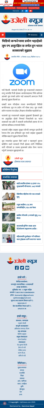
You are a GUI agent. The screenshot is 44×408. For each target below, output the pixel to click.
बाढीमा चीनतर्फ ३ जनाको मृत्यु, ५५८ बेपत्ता (29, 217)
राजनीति (22, 373)
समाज (22, 370)
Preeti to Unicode (22, 8)
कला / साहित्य (22, 383)
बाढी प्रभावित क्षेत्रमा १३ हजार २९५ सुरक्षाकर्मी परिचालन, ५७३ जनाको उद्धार (28, 186)
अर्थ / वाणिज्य (22, 381)
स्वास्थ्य (22, 378)
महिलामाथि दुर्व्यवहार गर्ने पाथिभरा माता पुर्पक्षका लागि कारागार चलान (29, 238)
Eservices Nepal (28, 406)
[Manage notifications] (4, 403)
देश (21, 391)
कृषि (22, 386)
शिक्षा (22, 375)
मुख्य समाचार (22, 367)
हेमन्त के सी (22, 347)
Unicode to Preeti (10, 8)
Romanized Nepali (34, 8)
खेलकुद (22, 389)
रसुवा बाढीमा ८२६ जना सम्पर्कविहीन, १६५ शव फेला (26, 206)
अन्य (20, 394)
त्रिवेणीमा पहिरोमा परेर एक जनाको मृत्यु (28, 196)
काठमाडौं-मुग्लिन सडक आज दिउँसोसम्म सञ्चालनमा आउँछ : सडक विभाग (27, 228)
